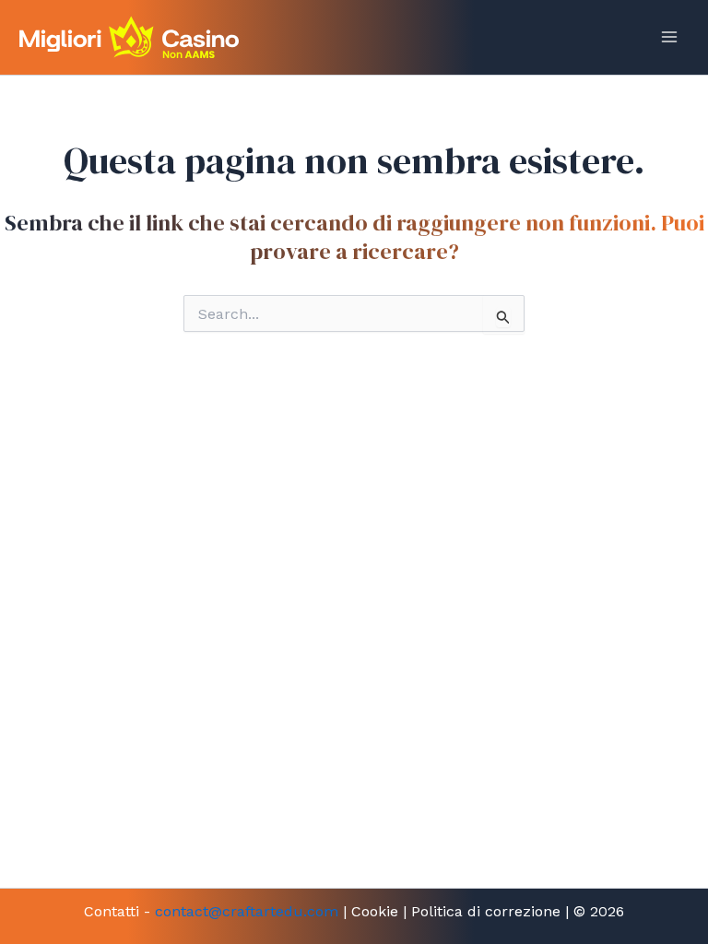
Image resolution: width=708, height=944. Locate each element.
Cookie (374, 911)
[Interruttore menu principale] (669, 37)
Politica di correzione (485, 911)
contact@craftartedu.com (246, 911)
